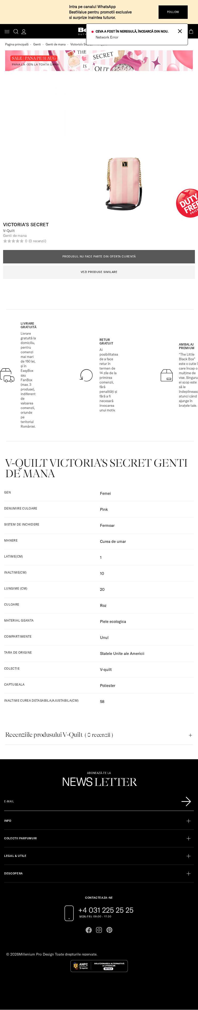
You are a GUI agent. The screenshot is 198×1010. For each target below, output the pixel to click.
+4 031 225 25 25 (106, 910)
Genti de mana (55, 44)
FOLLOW (173, 12)
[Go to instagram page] (99, 930)
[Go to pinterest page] (109, 930)
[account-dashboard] (24, 31)
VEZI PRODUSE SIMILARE (99, 272)
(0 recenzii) (37, 241)
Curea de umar (113, 541)
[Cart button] (191, 31)
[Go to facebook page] (89, 930)
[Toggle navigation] (7, 31)
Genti (37, 44)
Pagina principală (16, 44)
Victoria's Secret (81, 44)
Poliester (107, 685)
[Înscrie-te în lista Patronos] (186, 801)
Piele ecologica (113, 621)
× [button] (180, 30)
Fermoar (107, 525)
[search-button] (16, 31)
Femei (105, 493)
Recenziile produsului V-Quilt (59, 734)
